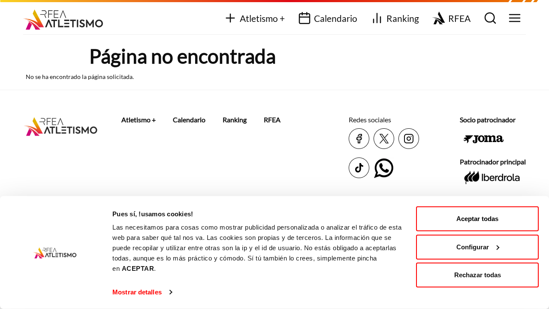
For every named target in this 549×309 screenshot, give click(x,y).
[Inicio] (66, 16)
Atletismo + (262, 18)
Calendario (335, 18)
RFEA (459, 18)
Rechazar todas (477, 275)
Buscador (489, 18)
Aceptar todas (477, 218)
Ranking (402, 18)
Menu (513, 18)
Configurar (472, 246)
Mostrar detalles (137, 292)
